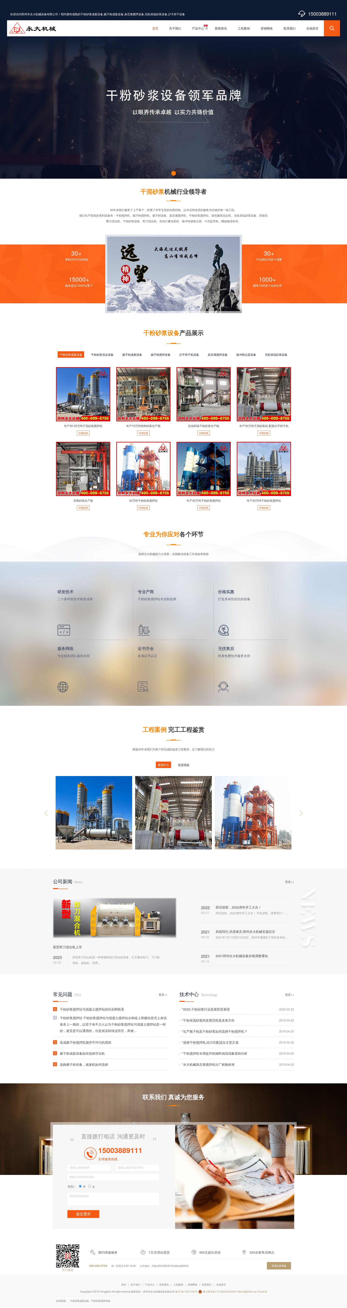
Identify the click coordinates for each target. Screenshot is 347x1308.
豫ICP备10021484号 (186, 1291)
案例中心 (163, 765)
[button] (173, 173)
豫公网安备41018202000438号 (220, 1291)
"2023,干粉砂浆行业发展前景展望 (238, 1009)
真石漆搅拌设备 (218, 354)
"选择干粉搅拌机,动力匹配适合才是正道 (238, 1042)
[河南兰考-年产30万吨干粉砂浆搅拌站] (253, 813)
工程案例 (178, 1284)
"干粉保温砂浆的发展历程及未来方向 (238, 1020)
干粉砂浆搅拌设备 (100, 1300)
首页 (123, 1284)
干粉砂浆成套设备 (71, 354)
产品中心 (150, 1284)
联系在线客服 (279, 1265)
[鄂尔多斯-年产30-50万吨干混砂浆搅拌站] (94, 813)
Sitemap (252, 1291)
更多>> (289, 882)
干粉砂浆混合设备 (102, 354)
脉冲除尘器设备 (246, 354)
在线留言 (221, 1284)
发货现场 (183, 765)
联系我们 (207, 1284)
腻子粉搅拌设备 (160, 354)
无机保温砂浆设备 (276, 354)
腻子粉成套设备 (132, 354)
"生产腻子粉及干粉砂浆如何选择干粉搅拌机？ (238, 1031)
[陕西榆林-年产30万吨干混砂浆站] (173, 813)
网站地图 (242, 1291)
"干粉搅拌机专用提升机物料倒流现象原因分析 (238, 1053)
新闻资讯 (164, 1284)
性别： (72, 1186)
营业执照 (262, 1291)
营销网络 (192, 1284)
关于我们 (135, 1284)
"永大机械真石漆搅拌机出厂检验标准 (238, 1064)
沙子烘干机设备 (189, 354)
